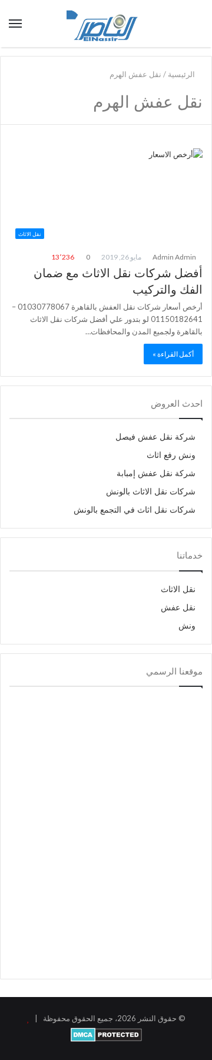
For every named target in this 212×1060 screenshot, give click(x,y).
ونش (187, 626)
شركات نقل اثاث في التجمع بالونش (135, 510)
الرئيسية (182, 74)
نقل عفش (178, 607)
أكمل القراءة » (173, 354)
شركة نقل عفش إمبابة (156, 473)
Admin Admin (175, 256)
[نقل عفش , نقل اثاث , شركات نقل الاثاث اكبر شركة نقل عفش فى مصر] (106, 23)
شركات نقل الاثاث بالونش (151, 491)
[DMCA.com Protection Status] (106, 1039)
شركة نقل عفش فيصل (155, 437)
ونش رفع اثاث (171, 455)
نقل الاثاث (178, 589)
